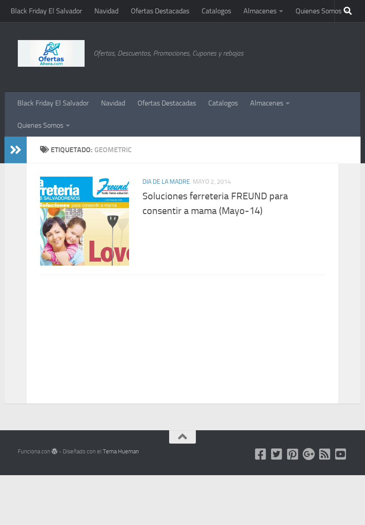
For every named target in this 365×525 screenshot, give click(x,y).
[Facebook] (261, 454)
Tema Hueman (121, 451)
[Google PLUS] (309, 454)
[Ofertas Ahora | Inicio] (51, 53)
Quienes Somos (318, 11)
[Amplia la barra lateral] (15, 150)
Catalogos (216, 11)
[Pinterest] (293, 454)
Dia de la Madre (166, 182)
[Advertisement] (302, 56)
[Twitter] (277, 454)
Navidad (106, 11)
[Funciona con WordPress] (54, 451)
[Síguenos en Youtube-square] (341, 454)
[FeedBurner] (325, 454)
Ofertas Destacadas (160, 11)
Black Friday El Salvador (46, 11)
